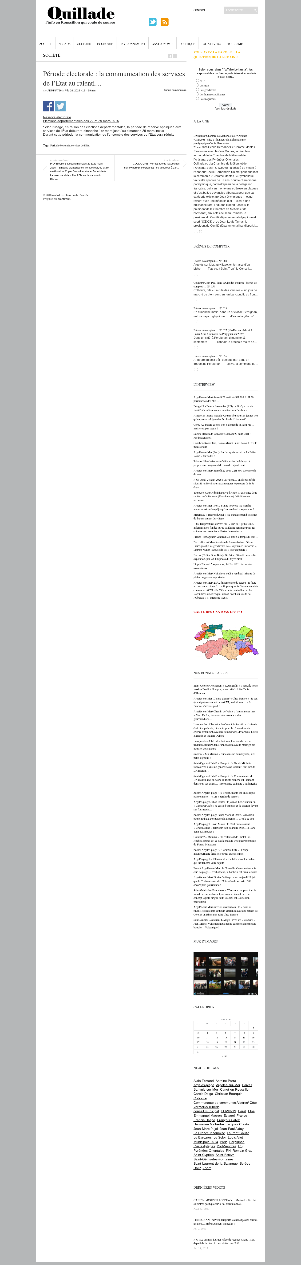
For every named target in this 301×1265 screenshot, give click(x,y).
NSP (202, 81)
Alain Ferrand (204, 1081)
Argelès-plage (204, 1085)
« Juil (224, 1055)
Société (51, 55)
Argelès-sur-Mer (228, 1085)
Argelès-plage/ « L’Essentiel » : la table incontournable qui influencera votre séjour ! (224, 860)
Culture (84, 44)
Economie (105, 44)
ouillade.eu (58, 195)
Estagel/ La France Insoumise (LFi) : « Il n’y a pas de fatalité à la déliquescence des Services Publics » (223, 408)
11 (207, 1037)
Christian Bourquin (228, 1094)
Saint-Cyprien (204, 1155)
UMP (197, 1168)
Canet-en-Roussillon (235, 1089)
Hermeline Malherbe (209, 1124)
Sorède (245, 1163)
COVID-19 (228, 1111)
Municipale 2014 (206, 1142)
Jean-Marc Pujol (206, 1129)
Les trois (204, 85)
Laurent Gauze (238, 1133)
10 (198, 1037)
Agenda (65, 44)
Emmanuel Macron (208, 1115)
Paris (223, 1142)
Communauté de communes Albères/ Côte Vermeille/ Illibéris (225, 1105)
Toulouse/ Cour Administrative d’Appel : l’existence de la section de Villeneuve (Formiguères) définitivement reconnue (225, 496)
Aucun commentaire (175, 90)
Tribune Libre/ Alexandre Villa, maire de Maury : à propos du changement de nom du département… (222, 463)
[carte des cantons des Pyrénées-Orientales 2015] (226, 643)
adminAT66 (55, 90)
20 (226, 1042)
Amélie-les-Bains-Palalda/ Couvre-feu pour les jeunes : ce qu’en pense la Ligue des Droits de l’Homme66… (226, 417)
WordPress (64, 198)
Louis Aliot (235, 1137)
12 (216, 1037)
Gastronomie (162, 44)
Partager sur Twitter (60, 106)
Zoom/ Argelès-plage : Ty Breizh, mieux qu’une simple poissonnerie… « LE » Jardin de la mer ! (224, 794)
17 (198, 1042)
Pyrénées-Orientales (209, 1150)
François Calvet (228, 1120)
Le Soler (220, 1137)
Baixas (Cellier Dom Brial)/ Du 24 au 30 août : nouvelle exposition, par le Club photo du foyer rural (225, 557)
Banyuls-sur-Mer (206, 1089)
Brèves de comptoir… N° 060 (210, 261)
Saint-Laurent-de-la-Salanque (216, 1163)
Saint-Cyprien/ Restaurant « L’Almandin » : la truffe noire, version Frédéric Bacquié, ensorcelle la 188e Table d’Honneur (226, 689)
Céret (242, 1111)
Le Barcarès (203, 1137)
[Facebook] (170, 56)
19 (216, 1042)
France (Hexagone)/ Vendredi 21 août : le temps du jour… (226, 536)
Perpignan (237, 1142)
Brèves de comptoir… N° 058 (210, 308)
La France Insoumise (209, 1133)
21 (235, 1042)
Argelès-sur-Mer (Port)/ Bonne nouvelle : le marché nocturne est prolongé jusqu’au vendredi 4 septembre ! (224, 507)
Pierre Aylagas (204, 1146)
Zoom (207, 1168)
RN (228, 1150)
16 (253, 1037)
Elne (251, 1111)
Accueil (45, 44)
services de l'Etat (80, 145)
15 (244, 1037)
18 (207, 1042)
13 (226, 1037)
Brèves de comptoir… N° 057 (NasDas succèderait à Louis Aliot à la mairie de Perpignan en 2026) (223, 332)
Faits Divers (211, 44)
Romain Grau (243, 1150)
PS (240, 1146)
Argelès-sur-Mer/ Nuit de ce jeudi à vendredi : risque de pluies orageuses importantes (224, 575)
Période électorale (60, 145)
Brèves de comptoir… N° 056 (210, 356)
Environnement (132, 44)
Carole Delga (203, 1094)
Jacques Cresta (237, 1124)
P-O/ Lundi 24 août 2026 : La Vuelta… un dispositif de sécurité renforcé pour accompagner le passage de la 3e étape (224, 483)
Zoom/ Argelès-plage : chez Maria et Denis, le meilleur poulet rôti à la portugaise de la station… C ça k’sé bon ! (225, 816)
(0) (200, 231)
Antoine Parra (226, 1081)
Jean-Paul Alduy (232, 1129)
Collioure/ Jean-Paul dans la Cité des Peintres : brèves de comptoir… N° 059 (225, 284)
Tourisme (235, 44)
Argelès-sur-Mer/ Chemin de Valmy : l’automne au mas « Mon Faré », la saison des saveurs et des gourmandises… (224, 715)
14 (235, 1037)
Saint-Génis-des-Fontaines (214, 1159)
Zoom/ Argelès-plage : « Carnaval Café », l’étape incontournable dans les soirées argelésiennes (221, 851)
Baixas (247, 1085)
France (242, 1115)
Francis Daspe (204, 1120)
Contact (199, 10)
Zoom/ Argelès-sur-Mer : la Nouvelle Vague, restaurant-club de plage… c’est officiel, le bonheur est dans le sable (225, 870)
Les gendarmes (208, 90)
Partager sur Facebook (48, 106)
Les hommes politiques (212, 94)
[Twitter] (175, 56)
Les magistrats (208, 99)
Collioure (200, 1098)
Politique (187, 44)
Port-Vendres (226, 1146)
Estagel (229, 1115)
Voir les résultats (225, 108)
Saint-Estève (225, 1155)
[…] (196, 231)
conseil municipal (206, 1111)
